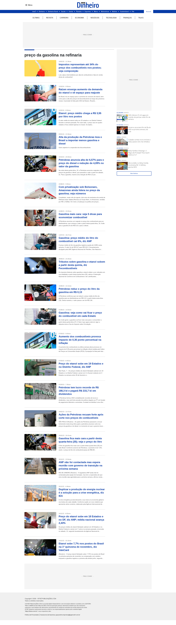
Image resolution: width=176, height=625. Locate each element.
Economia (79, 18)
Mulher (114, 11)
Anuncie (148, 11)
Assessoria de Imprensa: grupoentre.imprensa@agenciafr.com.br (60, 615)
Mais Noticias (134, 173)
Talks (141, 18)
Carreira (64, 18)
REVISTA (49, 18)
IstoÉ (34, 11)
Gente (71, 11)
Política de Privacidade (32, 615)
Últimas (36, 18)
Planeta (79, 11)
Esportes (88, 11)
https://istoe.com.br (31, 611)
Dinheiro (42, 11)
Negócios (95, 18)
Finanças (127, 18)
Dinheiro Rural (53, 11)
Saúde (63, 11)
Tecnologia (111, 18)
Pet (133, 11)
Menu (96, 11)
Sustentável (124, 11)
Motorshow (105, 11)
